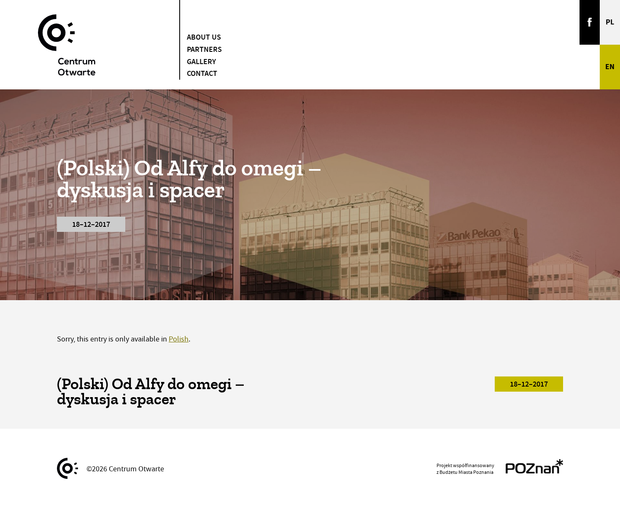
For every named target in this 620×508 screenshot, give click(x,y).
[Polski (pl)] (610, 22)
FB (590, 22)
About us (204, 37)
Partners (204, 49)
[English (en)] (610, 67)
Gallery (201, 61)
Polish (179, 339)
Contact (202, 73)
